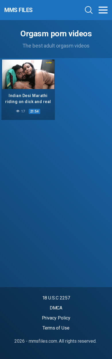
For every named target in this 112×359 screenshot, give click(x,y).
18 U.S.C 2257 (56, 298)
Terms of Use (56, 328)
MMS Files (18, 10)
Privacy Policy (56, 318)
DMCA (56, 308)
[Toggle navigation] (103, 10)
